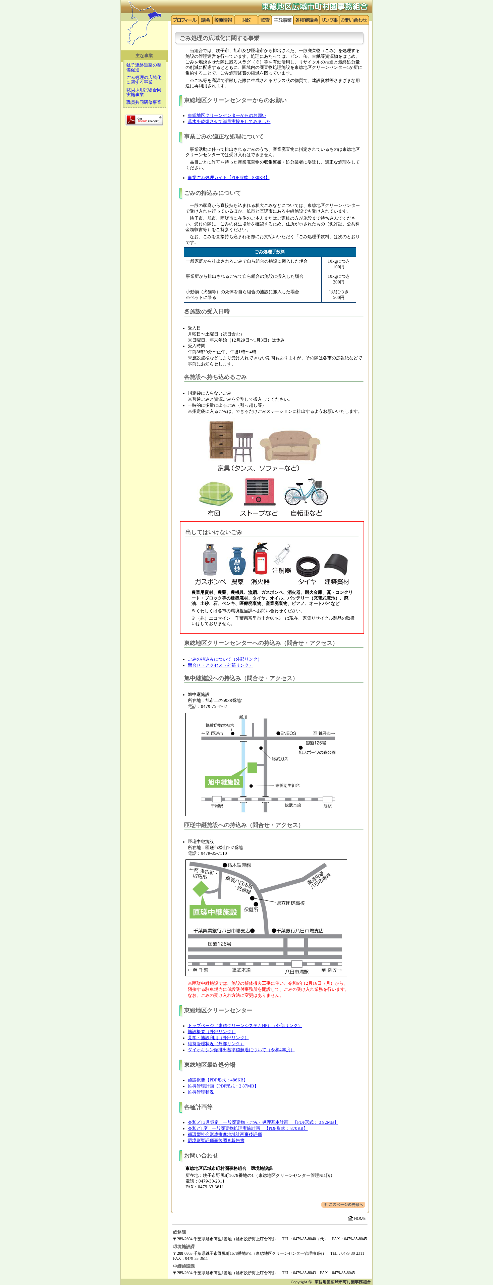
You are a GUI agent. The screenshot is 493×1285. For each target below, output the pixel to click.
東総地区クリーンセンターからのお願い (227, 115)
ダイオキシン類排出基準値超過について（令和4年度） (241, 1050)
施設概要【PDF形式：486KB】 (218, 1080)
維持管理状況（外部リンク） (216, 1044)
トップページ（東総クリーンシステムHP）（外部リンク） (245, 1025)
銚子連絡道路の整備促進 (143, 67)
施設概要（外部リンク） (212, 1031)
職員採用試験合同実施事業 (143, 92)
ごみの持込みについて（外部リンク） (225, 659)
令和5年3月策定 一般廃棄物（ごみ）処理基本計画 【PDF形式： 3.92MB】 (263, 1122)
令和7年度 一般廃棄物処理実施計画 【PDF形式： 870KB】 (248, 1128)
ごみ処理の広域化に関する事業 (143, 80)
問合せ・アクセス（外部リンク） (220, 665)
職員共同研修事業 (143, 102)
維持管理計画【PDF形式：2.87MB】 (223, 1086)
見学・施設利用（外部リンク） (218, 1037)
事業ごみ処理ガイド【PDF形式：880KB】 (229, 177)
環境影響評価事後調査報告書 (216, 1140)
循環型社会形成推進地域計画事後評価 (225, 1134)
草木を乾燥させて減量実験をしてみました (229, 121)
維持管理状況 (201, 1092)
